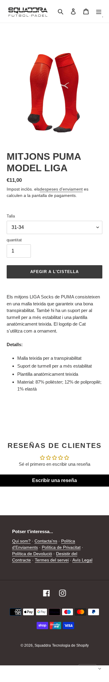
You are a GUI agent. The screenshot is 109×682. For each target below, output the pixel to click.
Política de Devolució (32, 553)
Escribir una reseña (54, 480)
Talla (11, 216)
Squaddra (43, 645)
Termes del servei (52, 560)
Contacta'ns (46, 541)
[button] (90, 668)
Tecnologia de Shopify (70, 645)
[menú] (98, 11)
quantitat (14, 240)
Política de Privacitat (61, 547)
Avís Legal (82, 560)
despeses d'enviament (61, 189)
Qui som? (21, 541)
